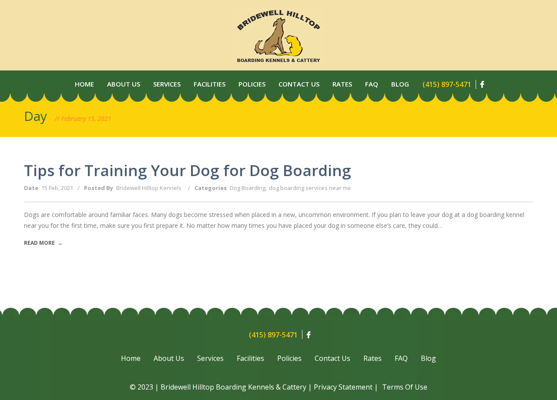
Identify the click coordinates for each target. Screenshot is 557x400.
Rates (342, 84)
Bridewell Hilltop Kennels (148, 188)
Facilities (209, 84)
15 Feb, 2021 (57, 188)
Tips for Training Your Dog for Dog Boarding (187, 170)
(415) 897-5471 (447, 84)
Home (84, 84)
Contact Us (298, 84)
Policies (251, 84)
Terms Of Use (404, 387)
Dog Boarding (247, 188)
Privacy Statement (343, 387)
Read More (43, 243)
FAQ (401, 358)
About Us (123, 84)
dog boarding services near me (310, 188)
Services (167, 84)
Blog (400, 84)
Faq (371, 84)
